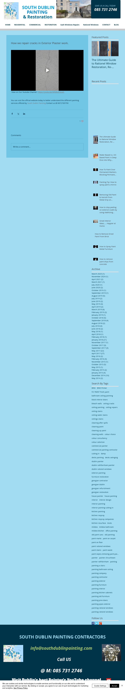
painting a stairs (98, 565)
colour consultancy (99, 438)
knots (109, 523)
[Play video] (47, 70)
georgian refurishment (101, 488)
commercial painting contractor (104, 450)
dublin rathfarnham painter (103, 465)
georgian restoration (100, 492)
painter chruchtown (107, 558)
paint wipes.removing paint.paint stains (105, 554)
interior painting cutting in (102, 507)
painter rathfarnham (100, 561)
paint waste (107, 550)
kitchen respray (98, 515)
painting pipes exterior (101, 604)
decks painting (98, 457)
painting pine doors (100, 600)
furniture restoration (100, 477)
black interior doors (100, 399)
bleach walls (97, 403)
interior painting (98, 504)
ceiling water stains (100, 415)
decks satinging (111, 457)
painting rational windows (102, 608)
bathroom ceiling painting (102, 396)
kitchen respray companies (103, 519)
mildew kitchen (98, 531)
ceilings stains (97, 419)
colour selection (98, 442)
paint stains (96, 550)
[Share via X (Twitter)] (18, 114)
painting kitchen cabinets (102, 592)
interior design (105, 500)
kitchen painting (98, 511)
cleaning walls (97, 434)
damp (103, 453)
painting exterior (98, 581)
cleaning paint (97, 426)
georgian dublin (98, 484)
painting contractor (99, 577)
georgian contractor (100, 480)
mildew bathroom (106, 527)
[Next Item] (115, 49)
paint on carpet (109, 538)
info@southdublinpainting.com (61, 648)
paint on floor (97, 542)
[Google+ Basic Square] (100, 623)
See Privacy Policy (21, 688)
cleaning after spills (100, 423)
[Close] (122, 685)
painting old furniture (100, 596)
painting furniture (99, 585)
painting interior (98, 588)
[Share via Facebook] (12, 114)
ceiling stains (97, 411)
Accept (114, 686)
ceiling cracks (108, 403)
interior (95, 500)
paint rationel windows (101, 546)
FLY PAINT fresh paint (100, 392)
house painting (111, 496)
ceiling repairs (112, 407)
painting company (99, 573)
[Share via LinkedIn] (24, 114)
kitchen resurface (99, 523)
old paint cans (97, 534)
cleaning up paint (99, 430)
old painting (110, 534)
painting (113, 561)
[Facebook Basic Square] (93, 623)
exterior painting (98, 473)
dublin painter (98, 461)
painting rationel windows (102, 612)
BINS (94, 388)
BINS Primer (102, 388)
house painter (97, 496)
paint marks (96, 538)
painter (95, 558)
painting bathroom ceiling (102, 569)
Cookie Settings (100, 686)
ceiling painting (98, 407)
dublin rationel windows (102, 469)
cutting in (95, 453)
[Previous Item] (95, 49)
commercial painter (100, 446)
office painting (111, 531)
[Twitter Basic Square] (96, 623)
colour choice (110, 434)
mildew (95, 527)
